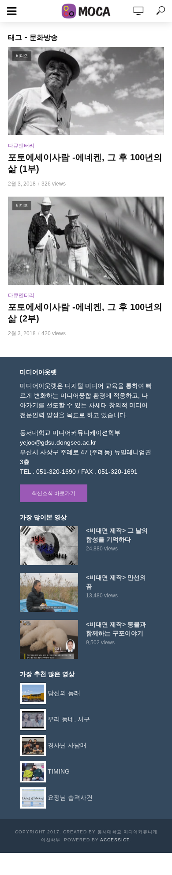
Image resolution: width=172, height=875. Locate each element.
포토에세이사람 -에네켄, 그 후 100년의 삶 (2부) (85, 312)
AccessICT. (115, 839)
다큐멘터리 (21, 146)
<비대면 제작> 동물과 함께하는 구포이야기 (116, 629)
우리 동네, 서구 (69, 719)
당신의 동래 (64, 693)
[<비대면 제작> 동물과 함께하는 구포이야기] (49, 639)
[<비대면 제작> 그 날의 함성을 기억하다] (49, 545)
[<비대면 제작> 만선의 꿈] (49, 592)
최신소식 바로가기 (53, 493)
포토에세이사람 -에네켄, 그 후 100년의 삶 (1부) (85, 163)
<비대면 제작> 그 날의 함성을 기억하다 (117, 535)
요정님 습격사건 (70, 797)
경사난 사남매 (67, 745)
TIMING (59, 771)
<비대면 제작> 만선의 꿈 (116, 582)
